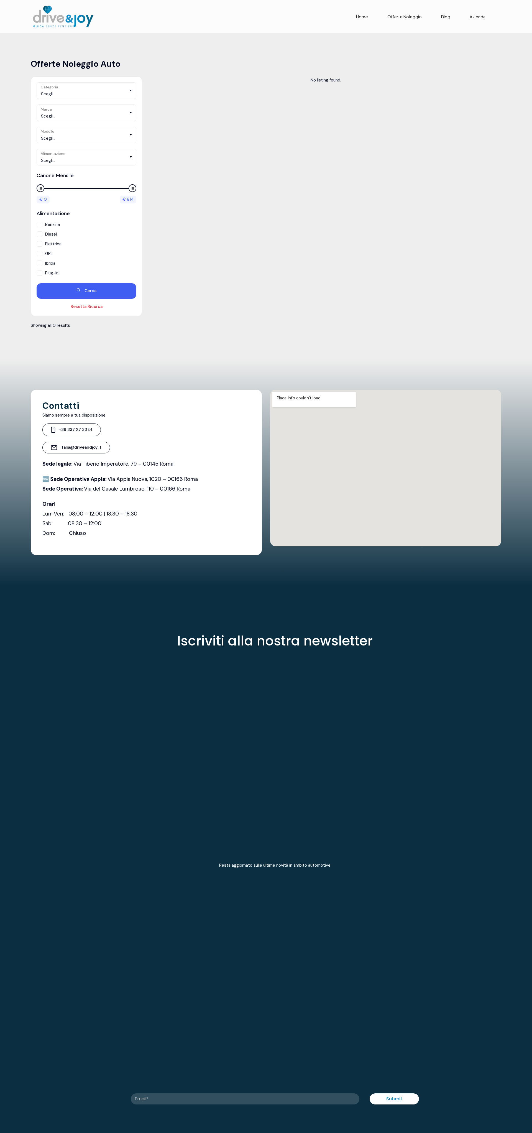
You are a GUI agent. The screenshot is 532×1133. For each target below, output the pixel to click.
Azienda (477, 16)
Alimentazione (53, 153)
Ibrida (50, 263)
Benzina (52, 224)
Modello (47, 131)
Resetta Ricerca (87, 306)
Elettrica (53, 244)
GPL (49, 253)
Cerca (89, 291)
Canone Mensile (55, 175)
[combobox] (86, 90)
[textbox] (86, 94)
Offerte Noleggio (404, 16)
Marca (46, 109)
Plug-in (51, 273)
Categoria (49, 87)
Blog (445, 16)
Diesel (51, 234)
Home (362, 16)
